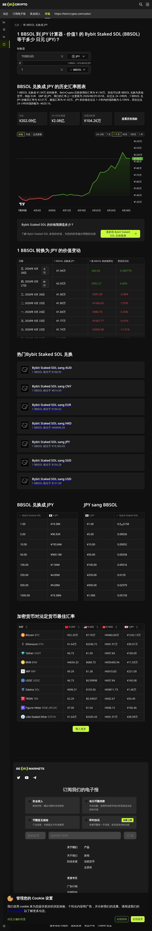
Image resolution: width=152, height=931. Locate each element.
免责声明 (89, 925)
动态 (5, 13)
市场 (47, 13)
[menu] (5, 33)
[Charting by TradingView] (22, 204)
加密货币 (89, 861)
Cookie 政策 (15, 911)
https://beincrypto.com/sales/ (72, 13)
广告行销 (72, 886)
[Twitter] (18, 778)
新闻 (86, 855)
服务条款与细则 (59, 925)
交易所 (88, 867)
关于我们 (72, 855)
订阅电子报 (19, 13)
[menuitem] (5, 22)
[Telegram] (35, 778)
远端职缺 (72, 892)
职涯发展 (72, 861)
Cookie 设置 (105, 925)
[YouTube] (26, 778)
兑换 (16, 25)
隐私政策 (76, 925)
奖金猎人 (35, 13)
